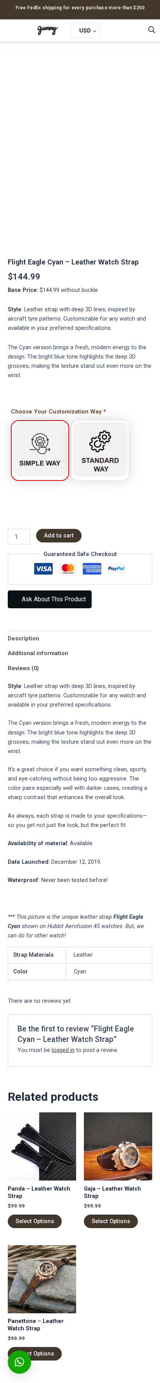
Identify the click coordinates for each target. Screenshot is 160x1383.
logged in (63, 1050)
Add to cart (59, 535)
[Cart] (114, 30)
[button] (12, 30)
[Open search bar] (152, 29)
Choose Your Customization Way (58, 411)
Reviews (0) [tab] (23, 668)
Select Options (35, 1221)
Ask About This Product (53, 599)
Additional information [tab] (38, 653)
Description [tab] (23, 638)
